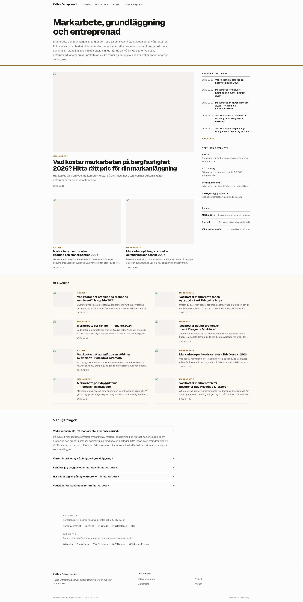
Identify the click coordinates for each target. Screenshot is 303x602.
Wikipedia (68, 544)
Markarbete (101, 4)
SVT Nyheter (118, 544)
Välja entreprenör (134, 4)
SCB (133, 526)
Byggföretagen (119, 526)
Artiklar (87, 4)
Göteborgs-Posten (139, 544)
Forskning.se (83, 544)
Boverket (89, 526)
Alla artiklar (208, 138)
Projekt (116, 4)
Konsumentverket (72, 526)
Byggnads (103, 526)
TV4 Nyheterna (101, 544)
